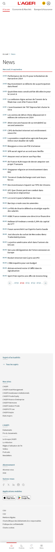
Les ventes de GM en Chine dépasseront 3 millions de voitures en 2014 (27, 116)
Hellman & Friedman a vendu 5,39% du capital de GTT (28, 222)
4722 (33, 283)
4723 (39, 283)
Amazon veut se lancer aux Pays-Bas (24, 156)
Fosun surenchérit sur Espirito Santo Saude (28, 229)
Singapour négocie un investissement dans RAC (28, 170)
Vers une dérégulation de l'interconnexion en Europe (29, 251)
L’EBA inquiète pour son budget (22, 263)
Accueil (5, 54)
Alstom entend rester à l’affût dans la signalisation (25, 269)
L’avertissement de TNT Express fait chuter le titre (29, 108)
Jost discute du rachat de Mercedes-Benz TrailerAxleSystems (27, 235)
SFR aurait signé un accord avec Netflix (26, 151)
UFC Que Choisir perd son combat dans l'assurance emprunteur (25, 191)
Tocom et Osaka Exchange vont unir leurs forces (27, 178)
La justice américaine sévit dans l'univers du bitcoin (28, 243)
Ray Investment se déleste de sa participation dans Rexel (29, 85)
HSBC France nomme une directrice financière (29, 216)
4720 (22, 283)
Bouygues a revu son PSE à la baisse (24, 146)
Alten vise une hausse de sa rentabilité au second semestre (27, 124)
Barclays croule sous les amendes (23, 203)
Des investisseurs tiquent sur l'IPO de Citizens (29, 185)
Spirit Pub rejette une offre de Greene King (27, 276)
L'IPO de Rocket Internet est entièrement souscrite (27, 131)
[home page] (26, 3)
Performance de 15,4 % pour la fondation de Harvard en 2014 (28, 77)
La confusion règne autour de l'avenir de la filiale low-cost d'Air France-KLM (27, 100)
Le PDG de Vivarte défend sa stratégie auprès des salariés (28, 209)
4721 (27, 283)
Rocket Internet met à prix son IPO (24, 257)
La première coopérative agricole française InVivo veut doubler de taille (27, 139)
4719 (16, 283)
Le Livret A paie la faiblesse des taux (24, 198)
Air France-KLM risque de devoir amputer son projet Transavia (28, 163)
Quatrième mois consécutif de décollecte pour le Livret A (29, 93)
